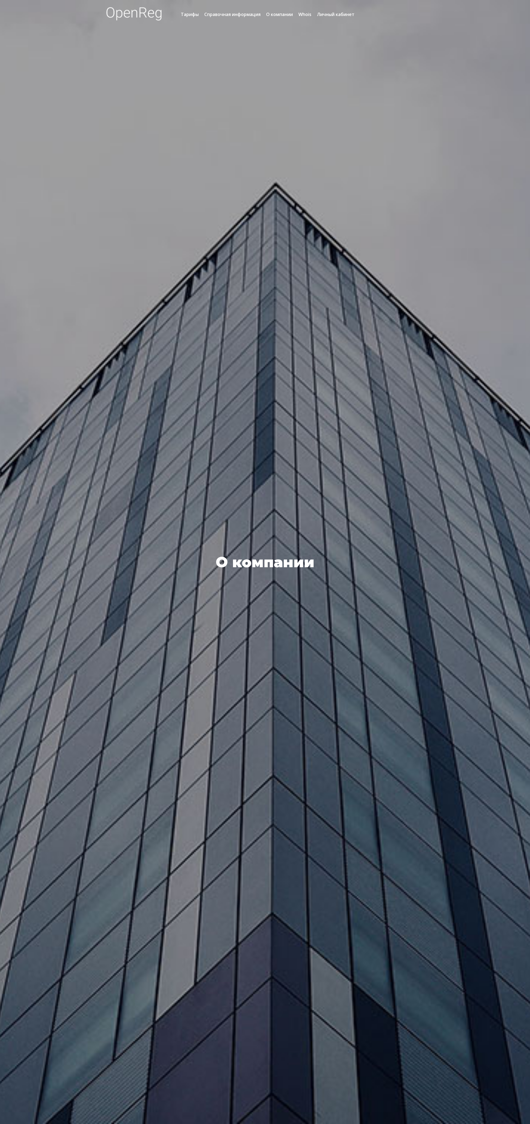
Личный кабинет (335, 14)
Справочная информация (232, 14)
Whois (304, 14)
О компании (279, 14)
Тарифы (190, 14)
